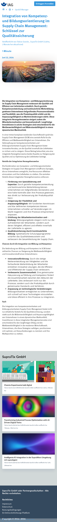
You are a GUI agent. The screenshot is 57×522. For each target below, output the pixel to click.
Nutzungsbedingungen (11, 510)
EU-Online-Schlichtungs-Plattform (16, 513)
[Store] (3, 9)
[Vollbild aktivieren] (6, 519)
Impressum (6, 504)
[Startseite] (2, 519)
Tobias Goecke (23, 42)
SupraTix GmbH (36, 42)
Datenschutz (7, 507)
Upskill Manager (21, 10)
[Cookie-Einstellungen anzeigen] (3, 519)
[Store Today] (10, 9)
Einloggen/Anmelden (45, 3)
